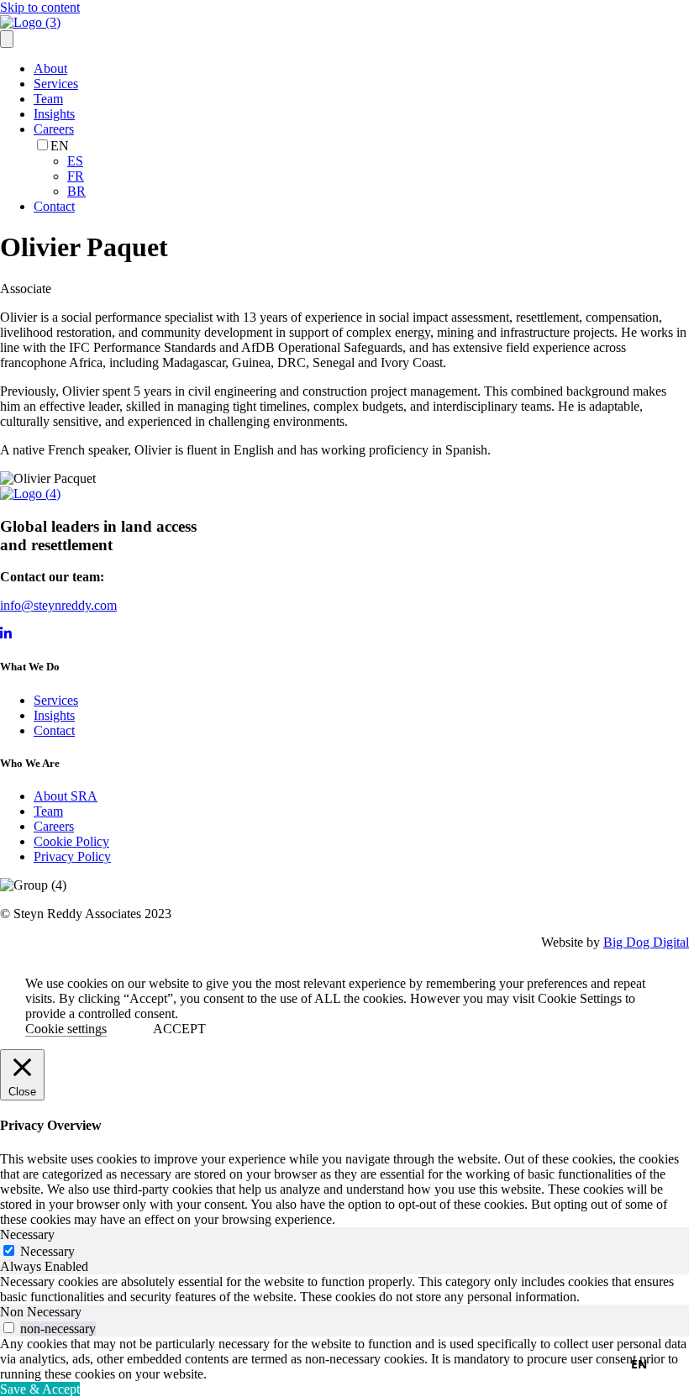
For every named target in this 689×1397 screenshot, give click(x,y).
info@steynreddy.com (58, 605)
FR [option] (75, 176)
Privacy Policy (72, 856)
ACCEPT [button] (179, 1028)
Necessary (47, 1251)
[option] (378, 161)
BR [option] (76, 191)
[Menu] (6, 39)
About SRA (65, 796)
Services (56, 83)
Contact (54, 206)
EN (639, 1364)
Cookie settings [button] (66, 1028)
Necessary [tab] (27, 1234)
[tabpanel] (344, 1289)
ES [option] (75, 161)
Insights (54, 114)
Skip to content (40, 7)
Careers (54, 129)
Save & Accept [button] (40, 1389)
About (50, 68)
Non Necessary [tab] (41, 1312)
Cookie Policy (71, 841)
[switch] (8, 1327)
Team (48, 99)
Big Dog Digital (646, 942)
